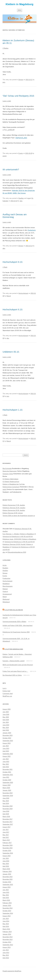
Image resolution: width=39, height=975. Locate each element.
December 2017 (7, 819)
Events (20, 153)
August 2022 (7, 756)
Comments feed (8, 693)
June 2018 (6, 811)
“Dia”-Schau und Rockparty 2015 (18, 96)
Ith (32, 198)
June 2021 (6, 777)
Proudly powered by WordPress (12, 971)
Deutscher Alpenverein (10, 471)
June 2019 (6, 798)
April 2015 (6, 897)
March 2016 (6, 869)
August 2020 (7, 785)
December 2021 (7, 769)
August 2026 (7, 709)
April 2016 (6, 866)
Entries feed (6, 691)
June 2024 (6, 725)
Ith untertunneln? (11, 169)
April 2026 (6, 720)
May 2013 (6, 955)
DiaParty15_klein (21, 138)
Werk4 (5, 597)
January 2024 (7, 733)
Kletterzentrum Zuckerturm (11, 487)
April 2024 (6, 730)
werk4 (4, 489)
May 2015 (6, 895)
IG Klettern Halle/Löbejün (10, 479)
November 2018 (7, 809)
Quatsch (5, 591)
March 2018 (6, 816)
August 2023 (7, 743)
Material (5, 589)
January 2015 (7, 905)
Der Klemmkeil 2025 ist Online (12, 675)
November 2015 (7, 879)
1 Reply (5, 267)
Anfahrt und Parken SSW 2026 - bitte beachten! (17, 625)
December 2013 (7, 937)
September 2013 (8, 945)
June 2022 (6, 761)
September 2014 (8, 913)
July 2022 (6, 759)
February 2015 (7, 903)
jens (4, 82)
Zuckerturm (32, 230)
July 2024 (6, 722)
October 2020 (7, 780)
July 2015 (6, 890)
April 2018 (6, 814)
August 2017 (7, 827)
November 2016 (7, 848)
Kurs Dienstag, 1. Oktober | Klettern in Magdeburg (18, 534)
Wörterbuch (6, 602)
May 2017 (6, 835)
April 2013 (6, 958)
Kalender (5, 201)
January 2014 (7, 934)
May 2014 (6, 924)
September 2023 (8, 740)
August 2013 (7, 947)
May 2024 (6, 727)
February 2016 (7, 871)
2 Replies (5, 48)
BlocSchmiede (7, 468)
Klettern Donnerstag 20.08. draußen (14, 510)
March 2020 (6, 788)
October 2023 (7, 738)
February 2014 (7, 931)
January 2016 (7, 874)
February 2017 (7, 843)
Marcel (8, 296)
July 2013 (6, 950)
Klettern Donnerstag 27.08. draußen (14, 505)
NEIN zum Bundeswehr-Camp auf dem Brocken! (18, 665)
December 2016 (7, 845)
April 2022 (6, 767)
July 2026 (6, 712)
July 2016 (6, 858)
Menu (19, 10)
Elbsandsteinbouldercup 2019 (17, 552)
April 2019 (6, 803)
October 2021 (7, 772)
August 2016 (7, 856)
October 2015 (7, 882)
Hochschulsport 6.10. (13, 309)
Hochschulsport (23, 293)
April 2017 (6, 837)
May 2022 (6, 764)
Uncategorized (7, 594)
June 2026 (6, 714)
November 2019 (7, 793)
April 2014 (6, 926)
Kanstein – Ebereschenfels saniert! (14, 661)
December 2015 (7, 877)
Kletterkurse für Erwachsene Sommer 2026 (16, 632)
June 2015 (6, 892)
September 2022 (8, 754)
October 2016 (7, 850)
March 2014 (6, 929)
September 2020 (8, 782)
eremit (4, 156)
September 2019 (8, 795)
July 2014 (6, 918)
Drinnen (20, 79)
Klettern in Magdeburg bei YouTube (14, 484)
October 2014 (7, 911)
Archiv (5, 565)
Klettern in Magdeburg (19, 4)
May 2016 (6, 863)
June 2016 (6, 861)
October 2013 (7, 942)
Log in (4, 688)
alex (21, 201)
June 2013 (6, 952)
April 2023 (6, 751)
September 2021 (8, 774)
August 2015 (7, 887)
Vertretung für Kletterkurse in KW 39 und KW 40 (18, 536)
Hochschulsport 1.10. (13, 410)
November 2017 (7, 822)
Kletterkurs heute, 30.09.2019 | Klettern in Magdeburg (19, 539)
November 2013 (7, 939)
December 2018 (7, 806)
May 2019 (6, 801)
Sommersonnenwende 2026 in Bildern (14, 621)
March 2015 (6, 900)
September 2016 (8, 853)
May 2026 (6, 717)
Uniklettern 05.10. (11, 352)
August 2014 (7, 916)
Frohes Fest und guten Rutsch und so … (15, 671)
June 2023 (6, 748)
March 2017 (6, 840)
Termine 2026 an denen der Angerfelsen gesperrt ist (19, 515)
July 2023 (6, 746)
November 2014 (7, 908)
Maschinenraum (8, 586)
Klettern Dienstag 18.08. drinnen (13, 513)
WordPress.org (7, 696)
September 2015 (8, 884)
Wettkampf (6, 599)
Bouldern (5, 568)
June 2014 (6, 921)
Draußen (21, 198)
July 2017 (6, 829)
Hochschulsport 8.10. (13, 262)
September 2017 (8, 824)
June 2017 (6, 832)
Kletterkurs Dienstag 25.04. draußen (14, 508)
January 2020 (7, 790)
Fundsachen (6, 578)
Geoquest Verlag (8, 474)
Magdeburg (6, 583)
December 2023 (7, 735)
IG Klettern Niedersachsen (11, 481)
